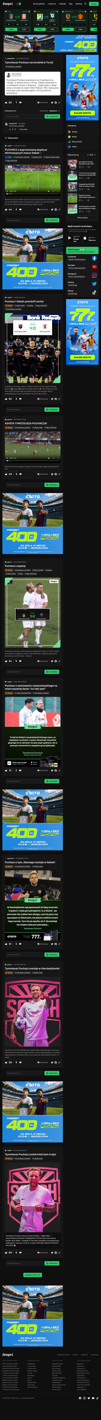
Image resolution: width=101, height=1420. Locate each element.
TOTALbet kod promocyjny (11, 1389)
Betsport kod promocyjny (10, 1368)
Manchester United (83, 1373)
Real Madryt (81, 1375)
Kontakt (75, 1355)
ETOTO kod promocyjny (10, 1364)
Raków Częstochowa (59, 1385)
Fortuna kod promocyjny (10, 1378)
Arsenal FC (80, 1364)
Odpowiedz (23, 129)
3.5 (18, 24)
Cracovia (55, 1375)
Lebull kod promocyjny (9, 1366)
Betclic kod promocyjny (10, 1385)
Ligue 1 (29, 1380)
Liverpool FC (81, 1368)
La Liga (29, 1373)
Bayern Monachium (83, 1380)
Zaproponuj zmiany (63, 1355)
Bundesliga (30, 1375)
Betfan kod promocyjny (10, 1380)
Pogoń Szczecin (57, 1380)
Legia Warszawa (57, 1364)
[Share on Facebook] (56, 102)
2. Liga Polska (31, 1368)
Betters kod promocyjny (10, 1382)
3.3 (46, 24)
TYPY (24, 29)
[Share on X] (52, 102)
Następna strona (31, 1275)
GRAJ (11, 29)
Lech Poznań (56, 1368)
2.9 (54, 24)
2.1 (9, 24)
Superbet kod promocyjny (10, 1371)
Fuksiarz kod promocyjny (10, 1373)
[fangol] (7, 1354)
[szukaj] (85, 4)
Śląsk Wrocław (57, 1373)
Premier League (32, 1371)
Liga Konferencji (32, 1387)
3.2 (26, 24)
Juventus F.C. (81, 1387)
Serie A (29, 1378)
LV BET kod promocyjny (9, 1375)
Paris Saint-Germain (83, 1385)
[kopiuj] (59, 102)
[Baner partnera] (50, 43)
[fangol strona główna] (7, 3)
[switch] (18, 3)
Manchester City (82, 1371)
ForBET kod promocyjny (10, 1387)
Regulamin (84, 1355)
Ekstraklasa (31, 1364)
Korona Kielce (56, 1389)
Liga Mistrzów (31, 1382)
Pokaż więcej (82, 218)
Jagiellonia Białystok (58, 1378)
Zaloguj (94, 4)
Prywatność (95, 1355)
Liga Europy (31, 1385)
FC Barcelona (81, 1378)
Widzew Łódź (56, 1382)
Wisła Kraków (56, 1366)
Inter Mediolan (81, 1389)
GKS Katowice (56, 1387)
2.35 (37, 24)
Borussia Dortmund (83, 1382)
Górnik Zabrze (56, 1371)
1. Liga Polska (31, 1366)
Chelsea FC (80, 1366)
